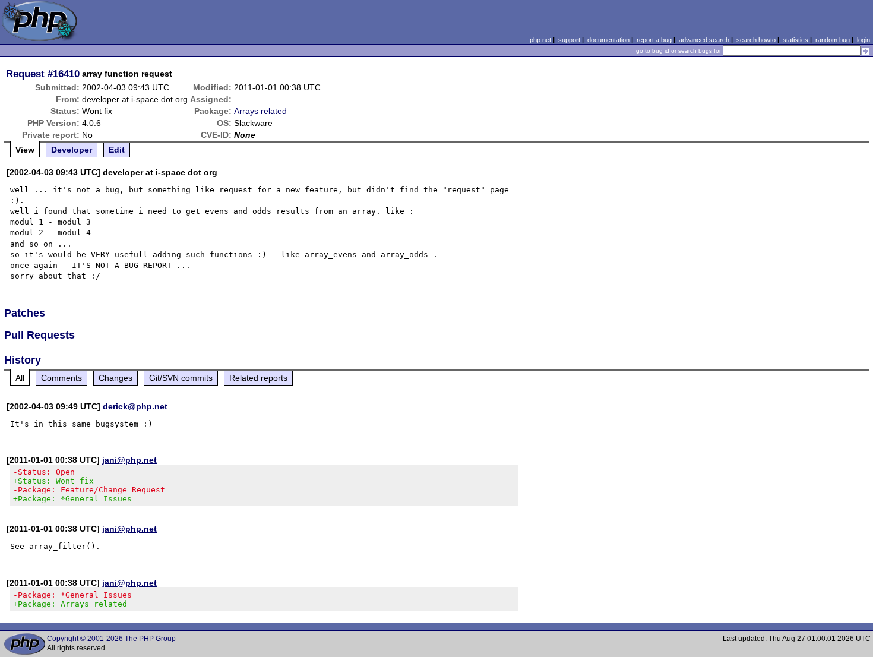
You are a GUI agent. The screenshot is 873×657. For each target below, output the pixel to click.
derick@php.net (135, 406)
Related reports (258, 378)
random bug (832, 39)
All (19, 378)
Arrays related (260, 111)
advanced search (704, 39)
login (863, 39)
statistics (795, 39)
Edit (117, 149)
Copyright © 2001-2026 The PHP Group (111, 638)
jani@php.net (129, 460)
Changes (115, 378)
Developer (71, 149)
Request (25, 74)
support (569, 39)
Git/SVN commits (181, 378)
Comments (61, 378)
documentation (608, 39)
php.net (540, 39)
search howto (756, 39)
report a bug (654, 39)
